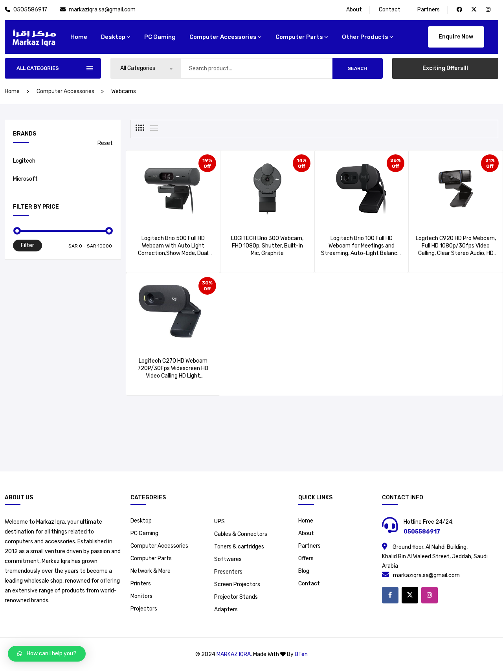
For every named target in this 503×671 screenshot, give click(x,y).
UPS (219, 521)
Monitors (141, 596)
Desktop (113, 36)
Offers (306, 558)
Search (357, 68)
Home (305, 520)
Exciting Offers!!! (445, 68)
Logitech (24, 161)
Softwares (228, 559)
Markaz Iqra (234, 654)
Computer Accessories (223, 36)
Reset (105, 143)
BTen (301, 654)
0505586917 (30, 9)
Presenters (228, 571)
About (354, 9)
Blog (303, 571)
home (78, 36)
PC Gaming (160, 36)
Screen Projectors (237, 584)
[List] (154, 128)
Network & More (150, 571)
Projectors (143, 608)
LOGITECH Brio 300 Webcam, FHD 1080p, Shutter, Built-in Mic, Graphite (267, 246)
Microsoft (25, 179)
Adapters (226, 609)
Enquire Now (456, 36)
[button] (47, 654)
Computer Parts (299, 36)
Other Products (365, 36)
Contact (389, 9)
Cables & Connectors (240, 534)
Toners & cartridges (239, 546)
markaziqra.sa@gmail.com (102, 9)
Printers (140, 583)
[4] (140, 127)
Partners (428, 9)
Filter (27, 245)
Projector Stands (236, 597)
